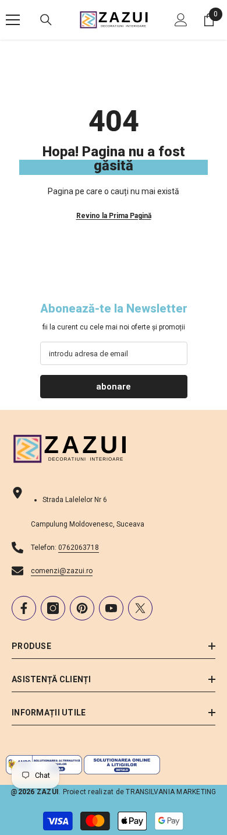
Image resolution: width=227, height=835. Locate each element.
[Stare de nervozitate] (140, 608)
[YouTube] (111, 608)
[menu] (13, 20)
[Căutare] (46, 20)
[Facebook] (24, 608)
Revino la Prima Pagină (113, 216)
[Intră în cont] (181, 19)
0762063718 (78, 547)
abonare (113, 386)
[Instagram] (53, 608)
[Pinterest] (82, 608)
